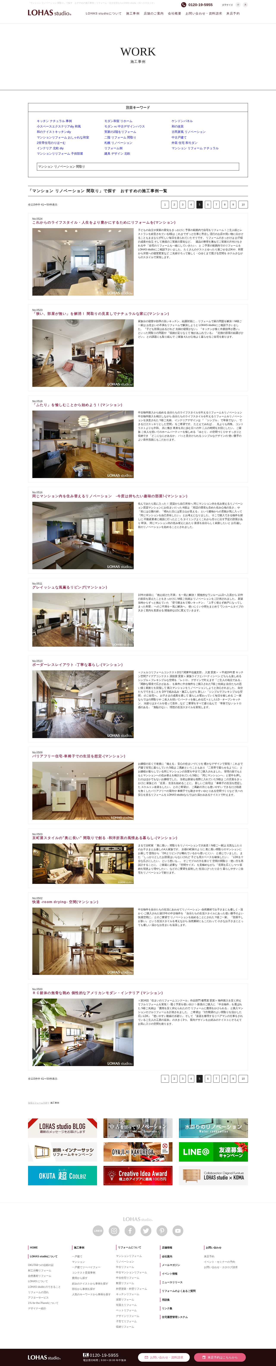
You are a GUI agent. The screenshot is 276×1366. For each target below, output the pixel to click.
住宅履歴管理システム (175, 1317)
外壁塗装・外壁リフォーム (131, 1288)
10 (243, 204)
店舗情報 (167, 1247)
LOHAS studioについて (104, 13)
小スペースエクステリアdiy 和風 (59, 126)
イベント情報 (169, 1273)
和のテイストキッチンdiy (54, 131)
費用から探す (80, 1278)
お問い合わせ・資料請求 (204, 13)
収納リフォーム (125, 1326)
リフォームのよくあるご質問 (179, 1290)
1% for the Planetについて (43, 1303)
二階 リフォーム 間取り (120, 137)
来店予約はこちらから (220, 1357)
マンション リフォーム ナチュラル (195, 148)
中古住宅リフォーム (127, 1277)
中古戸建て (179, 137)
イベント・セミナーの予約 (219, 1261)
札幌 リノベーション (118, 142)
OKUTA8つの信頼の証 (41, 1265)
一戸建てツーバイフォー (86, 1267)
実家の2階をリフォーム (120, 131)
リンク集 (167, 1308)
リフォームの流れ (38, 1292)
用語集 (166, 1299)
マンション (78, 1261)
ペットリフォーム (126, 1310)
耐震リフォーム (125, 1283)
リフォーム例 (113, 148)
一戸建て (77, 1256)
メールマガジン (171, 1265)
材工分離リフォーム (39, 1270)
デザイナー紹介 (37, 1308)
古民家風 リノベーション (189, 131)
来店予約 (233, 13)
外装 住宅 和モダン (185, 142)
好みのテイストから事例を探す (90, 1283)
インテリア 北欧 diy (50, 148)
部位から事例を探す (83, 1289)
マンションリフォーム (129, 1256)
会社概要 (174, 13)
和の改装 (178, 126)
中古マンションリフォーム (131, 1272)
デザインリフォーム (127, 1315)
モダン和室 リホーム (118, 121)
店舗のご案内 (154, 13)
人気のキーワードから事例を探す (91, 1294)
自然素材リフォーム (39, 1275)
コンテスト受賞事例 (83, 1272)
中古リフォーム (125, 1267)
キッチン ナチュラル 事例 (54, 121)
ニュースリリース (172, 1282)
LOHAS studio (49, 13)
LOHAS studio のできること (44, 1286)
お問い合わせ (213, 1247)
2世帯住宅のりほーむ (51, 142)
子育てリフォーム (126, 1321)
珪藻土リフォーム (126, 1304)
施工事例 (133, 13)
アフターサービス (38, 1297)
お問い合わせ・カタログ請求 (221, 1267)
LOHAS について (38, 1281)
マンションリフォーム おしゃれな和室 (63, 137)
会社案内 (167, 1256)
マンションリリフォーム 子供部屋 (60, 153)
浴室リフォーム (125, 1299)
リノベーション (125, 1261)
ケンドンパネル (182, 121)
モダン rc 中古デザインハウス (124, 126)
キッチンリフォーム (127, 1294)
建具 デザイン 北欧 (117, 153)
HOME (34, 1247)
